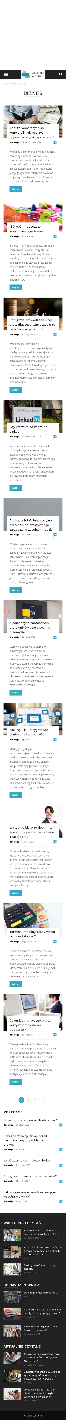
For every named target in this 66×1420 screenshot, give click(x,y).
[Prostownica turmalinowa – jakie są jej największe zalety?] (12, 1235)
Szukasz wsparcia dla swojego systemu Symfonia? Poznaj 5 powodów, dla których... (42, 1375)
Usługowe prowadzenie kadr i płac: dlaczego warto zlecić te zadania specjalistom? (32, 324)
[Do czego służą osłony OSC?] (12, 1297)
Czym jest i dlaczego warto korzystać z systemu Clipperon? (30, 1025)
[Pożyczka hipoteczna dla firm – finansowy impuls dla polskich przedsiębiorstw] (12, 1252)
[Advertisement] (33, 35)
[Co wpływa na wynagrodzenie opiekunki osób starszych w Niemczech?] (12, 1358)
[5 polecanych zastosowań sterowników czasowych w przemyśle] (33, 616)
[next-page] (43, 1100)
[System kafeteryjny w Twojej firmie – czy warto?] (12, 1331)
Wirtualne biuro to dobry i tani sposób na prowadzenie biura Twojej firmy (32, 832)
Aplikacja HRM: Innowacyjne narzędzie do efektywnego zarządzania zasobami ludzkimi (33, 524)
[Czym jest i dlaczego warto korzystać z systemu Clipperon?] (33, 1012)
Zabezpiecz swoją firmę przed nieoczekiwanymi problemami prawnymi (25, 1140)
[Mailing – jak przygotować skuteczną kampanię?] (33, 719)
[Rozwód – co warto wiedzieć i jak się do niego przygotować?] (12, 1314)
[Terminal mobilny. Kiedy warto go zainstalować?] (33, 920)
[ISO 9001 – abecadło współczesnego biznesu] (33, 215)
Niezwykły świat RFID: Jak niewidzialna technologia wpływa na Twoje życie (39, 1393)
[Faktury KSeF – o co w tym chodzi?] (12, 1269)
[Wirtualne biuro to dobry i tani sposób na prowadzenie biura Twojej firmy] (33, 821)
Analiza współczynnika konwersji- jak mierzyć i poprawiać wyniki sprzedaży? (32, 132)
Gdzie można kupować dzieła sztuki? (31, 1120)
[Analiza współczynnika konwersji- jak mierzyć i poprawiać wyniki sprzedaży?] (33, 121)
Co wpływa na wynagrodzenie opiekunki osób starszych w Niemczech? (42, 1357)
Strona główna (9, 83)
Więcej (15, 189)
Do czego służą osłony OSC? (41, 1292)
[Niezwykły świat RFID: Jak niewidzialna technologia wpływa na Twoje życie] (12, 1394)
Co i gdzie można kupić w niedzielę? (30, 1176)
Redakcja (14, 142)
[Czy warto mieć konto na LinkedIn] (33, 416)
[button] (6, 74)
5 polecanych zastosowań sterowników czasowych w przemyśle (30, 627)
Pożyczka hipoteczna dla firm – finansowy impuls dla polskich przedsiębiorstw (43, 1251)
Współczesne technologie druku (27, 1160)
